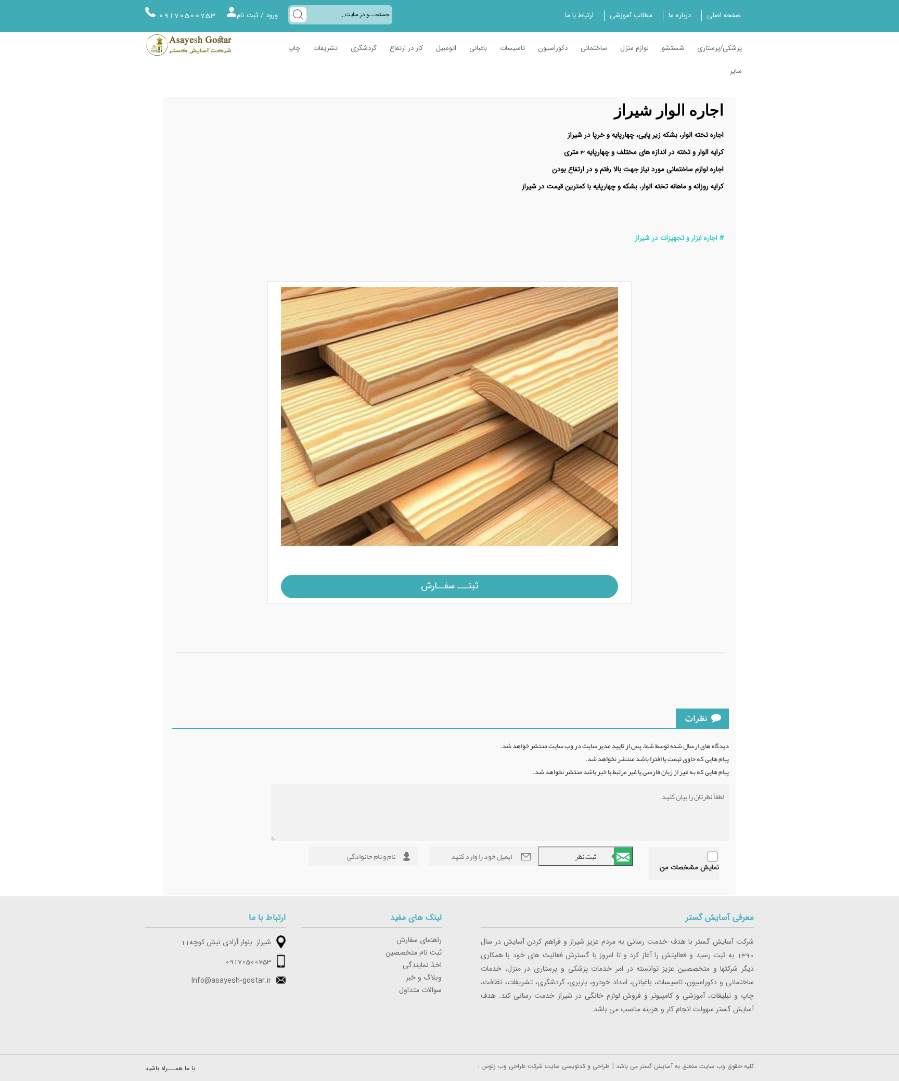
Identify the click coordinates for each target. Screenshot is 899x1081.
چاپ (294, 48)
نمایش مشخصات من (689, 868)
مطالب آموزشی (631, 15)
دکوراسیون (553, 48)
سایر (736, 71)
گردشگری (364, 48)
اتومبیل (446, 48)
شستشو (673, 48)
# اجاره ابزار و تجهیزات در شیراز (679, 238)
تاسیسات (512, 48)
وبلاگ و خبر (424, 978)
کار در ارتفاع (406, 48)
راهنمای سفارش (419, 940)
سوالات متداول (420, 990)
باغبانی (478, 48)
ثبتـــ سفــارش (449, 586)
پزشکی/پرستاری (719, 48)
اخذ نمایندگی (422, 965)
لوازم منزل (634, 48)
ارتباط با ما (579, 15)
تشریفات (325, 48)
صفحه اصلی (724, 15)
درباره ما (680, 15)
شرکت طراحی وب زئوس (512, 1066)
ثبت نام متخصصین (414, 953)
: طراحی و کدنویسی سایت (543, 1066)
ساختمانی (594, 48)
